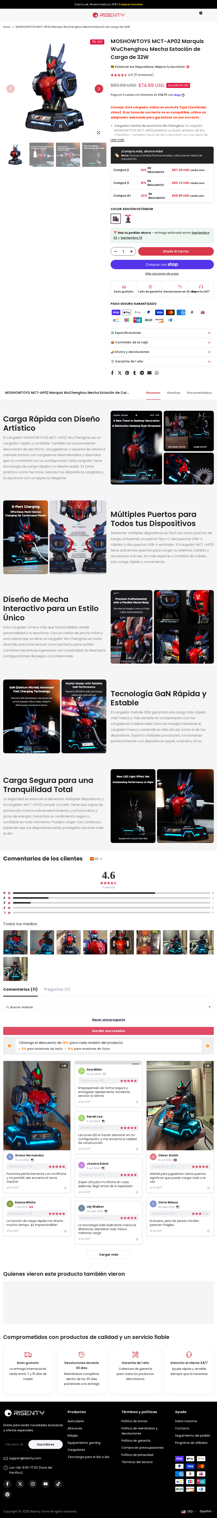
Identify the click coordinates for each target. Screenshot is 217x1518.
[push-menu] (6, 15)
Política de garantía (135, 1441)
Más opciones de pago (162, 274)
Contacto (182, 1428)
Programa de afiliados (191, 1443)
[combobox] (209, 1007)
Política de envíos (134, 1421)
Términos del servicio (137, 1462)
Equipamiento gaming (84, 1443)
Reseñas (173, 393)
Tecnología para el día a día (88, 1457)
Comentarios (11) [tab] (20, 989)
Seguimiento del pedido (192, 1435)
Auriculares (76, 1421)
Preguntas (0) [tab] (57, 989)
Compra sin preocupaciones (142, 1448)
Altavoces (75, 1428)
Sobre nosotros (186, 1421)
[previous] (10, 89)
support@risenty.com (25, 1458)
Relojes (73, 1435)
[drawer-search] (181, 15)
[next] (99, 89)
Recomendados (199, 393)
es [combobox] (96, 859)
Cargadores (76, 1450)
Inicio (6, 27)
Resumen (153, 393)
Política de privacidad (137, 1455)
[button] (132, 75)
